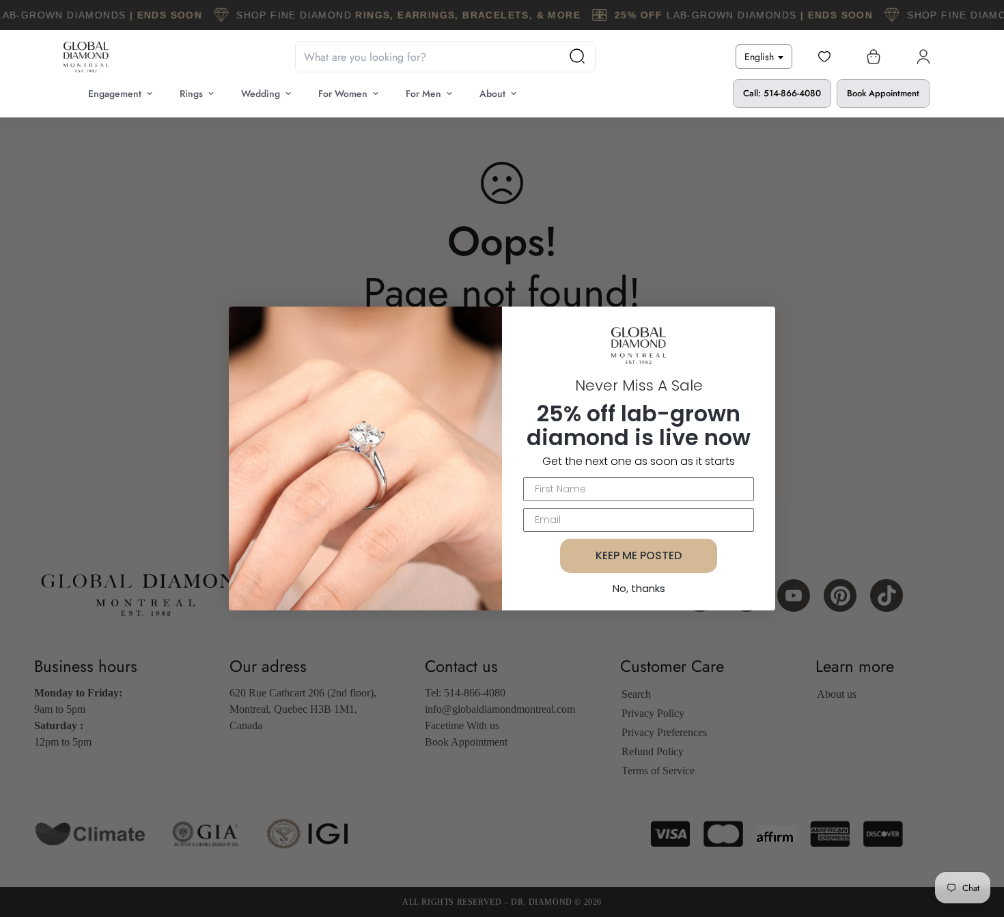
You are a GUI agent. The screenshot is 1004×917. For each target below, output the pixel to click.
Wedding (260, 93)
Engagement (114, 93)
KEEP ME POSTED (639, 555)
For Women (342, 93)
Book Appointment (883, 93)
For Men (423, 93)
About (492, 93)
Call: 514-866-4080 (782, 93)
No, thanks (639, 588)
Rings (191, 93)
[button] (870, 57)
